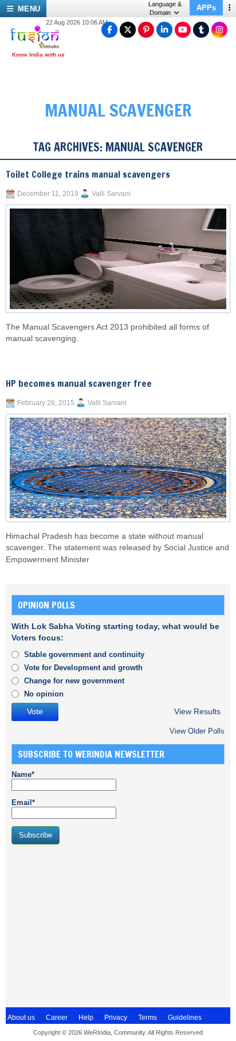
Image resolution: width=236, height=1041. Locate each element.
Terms (147, 1018)
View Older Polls (197, 731)
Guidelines (185, 1018)
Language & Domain (165, 8)
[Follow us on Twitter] (128, 29)
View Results (197, 711)
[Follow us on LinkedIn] (164, 29)
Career (57, 1018)
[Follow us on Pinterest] (146, 29)
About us (21, 1018)
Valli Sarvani (111, 194)
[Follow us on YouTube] (183, 29)
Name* (22, 774)
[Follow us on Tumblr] (201, 29)
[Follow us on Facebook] (109, 29)
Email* (23, 802)
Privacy (115, 1018)
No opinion (44, 694)
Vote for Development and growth (83, 667)
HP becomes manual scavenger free (79, 383)
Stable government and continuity (84, 654)
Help (85, 1018)
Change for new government (74, 680)
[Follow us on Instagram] (219, 29)
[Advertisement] (97, 924)
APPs (206, 7)
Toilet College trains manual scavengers (88, 174)
